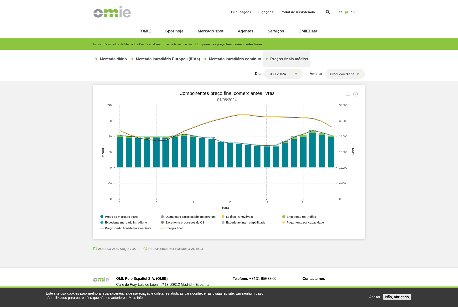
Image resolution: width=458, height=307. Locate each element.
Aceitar (374, 297)
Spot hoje (174, 31)
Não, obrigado (397, 297)
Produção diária (150, 44)
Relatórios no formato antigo (175, 249)
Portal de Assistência (298, 12)
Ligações (265, 12)
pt (346, 12)
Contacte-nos (313, 278)
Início (97, 44)
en (353, 12)
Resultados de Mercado (120, 44)
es (341, 12)
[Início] (112, 12)
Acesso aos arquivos (117, 249)
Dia (257, 74)
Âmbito (316, 74)
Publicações (241, 12)
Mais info (136, 298)
